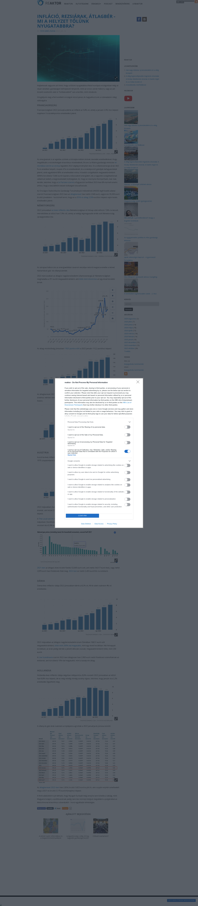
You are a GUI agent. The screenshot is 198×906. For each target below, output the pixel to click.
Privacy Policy (112, 524)
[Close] (138, 382)
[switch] (127, 427)
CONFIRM (82, 515)
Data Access (99, 524)
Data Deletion (86, 524)
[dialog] (99, 453)
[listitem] (99, 422)
